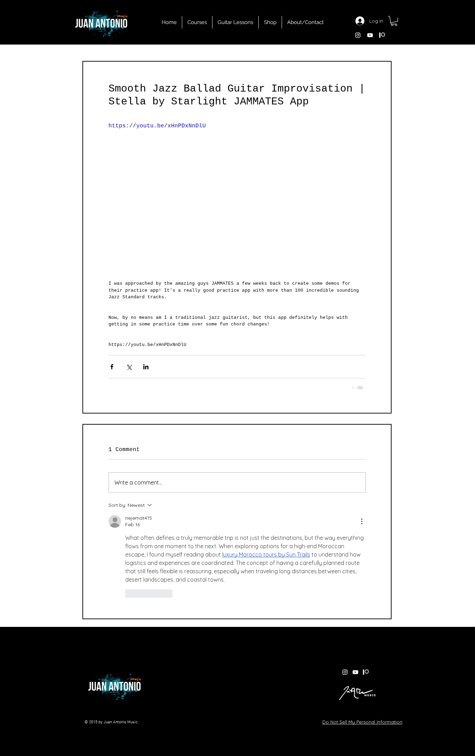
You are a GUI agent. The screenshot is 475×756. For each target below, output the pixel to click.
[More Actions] (361, 521)
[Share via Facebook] (111, 366)
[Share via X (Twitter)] (129, 366)
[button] (394, 21)
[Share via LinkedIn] (146, 366)
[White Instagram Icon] (357, 35)
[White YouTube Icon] (370, 35)
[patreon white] (382, 35)
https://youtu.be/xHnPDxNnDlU (157, 126)
